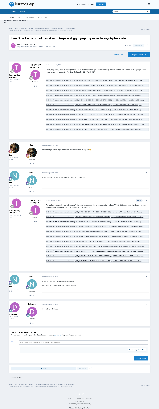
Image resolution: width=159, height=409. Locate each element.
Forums (11, 17)
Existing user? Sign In (85, 4)
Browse (13, 11)
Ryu (10, 155)
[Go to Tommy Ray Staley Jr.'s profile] (13, 45)
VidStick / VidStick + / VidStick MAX (42, 47)
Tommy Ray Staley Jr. (27, 44)
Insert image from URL (136, 350)
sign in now (58, 335)
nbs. (11, 183)
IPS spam (72, 408)
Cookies (89, 399)
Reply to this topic (139, 55)
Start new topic (119, 55)
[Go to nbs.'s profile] (14, 176)
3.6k (32, 191)
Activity (22, 11)
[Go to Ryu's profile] (14, 148)
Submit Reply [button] (141, 358)
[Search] (148, 11)
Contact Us (80, 399)
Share (128, 46)
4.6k (32, 323)
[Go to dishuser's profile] (15, 307)
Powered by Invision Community (79, 404)
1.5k (32, 164)
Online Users (29, 17)
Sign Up (101, 4)
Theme (70, 399)
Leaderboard (42, 17)
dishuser (13, 314)
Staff (20, 17)
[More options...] (146, 65)
